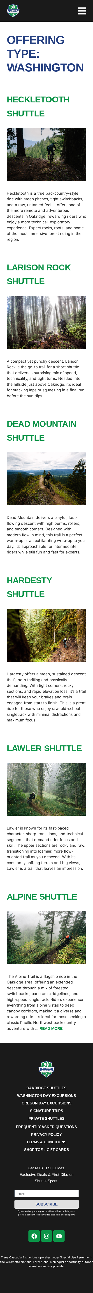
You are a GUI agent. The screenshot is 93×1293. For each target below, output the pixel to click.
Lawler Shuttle (44, 748)
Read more (51, 1028)
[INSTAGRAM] (46, 1236)
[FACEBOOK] (34, 1236)
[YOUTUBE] (59, 1236)
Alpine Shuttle (42, 896)
